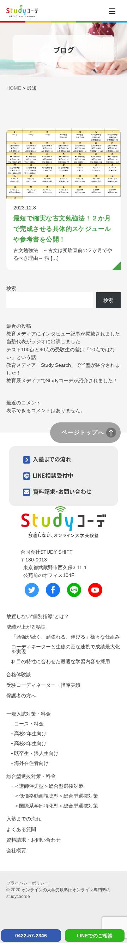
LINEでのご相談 (95, 935)
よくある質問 (21, 829)
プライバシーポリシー (27, 883)
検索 (11, 288)
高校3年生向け (30, 743)
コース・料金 (29, 724)
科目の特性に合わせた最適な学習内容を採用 (60, 661)
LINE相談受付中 (53, 475)
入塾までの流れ (52, 459)
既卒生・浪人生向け (36, 753)
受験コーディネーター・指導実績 (43, 685)
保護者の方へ (21, 695)
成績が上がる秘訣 (26, 627)
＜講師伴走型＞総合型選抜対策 (48, 786)
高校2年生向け (30, 733)
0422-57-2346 (31, 935)
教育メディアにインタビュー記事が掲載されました (63, 334)
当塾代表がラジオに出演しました (43, 341)
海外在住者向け (31, 763)
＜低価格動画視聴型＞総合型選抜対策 (56, 796)
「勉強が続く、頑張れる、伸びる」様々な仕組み (65, 637)
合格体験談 (18, 674)
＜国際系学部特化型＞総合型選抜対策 (56, 806)
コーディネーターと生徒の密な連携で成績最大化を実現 (65, 649)
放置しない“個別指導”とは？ (37, 616)
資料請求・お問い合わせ (62, 491)
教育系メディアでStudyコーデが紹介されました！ (62, 380)
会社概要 (16, 850)
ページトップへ (82, 432)
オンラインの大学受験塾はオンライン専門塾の (66, 889)
